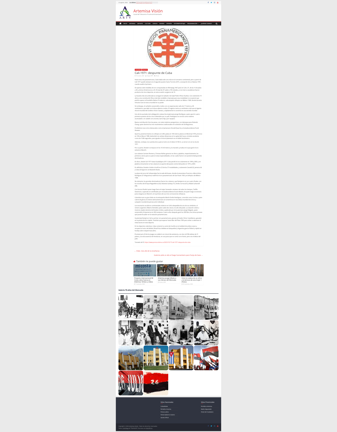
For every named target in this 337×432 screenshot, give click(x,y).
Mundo (161, 23)
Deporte (140, 23)
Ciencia (155, 23)
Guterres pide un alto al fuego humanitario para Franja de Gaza (178, 255)
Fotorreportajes (179, 23)
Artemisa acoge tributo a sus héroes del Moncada (167, 279)
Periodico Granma (166, 409)
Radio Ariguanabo (206, 409)
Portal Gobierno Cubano (168, 415)
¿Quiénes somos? (206, 23)
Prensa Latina (165, 412)
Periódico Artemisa (206, 406)
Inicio (125, 23)
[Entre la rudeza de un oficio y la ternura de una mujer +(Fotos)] (192, 265)
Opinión (169, 23)
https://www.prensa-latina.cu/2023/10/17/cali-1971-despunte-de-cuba (167, 242)
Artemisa (132, 23)
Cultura (148, 23)
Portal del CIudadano (207, 412)
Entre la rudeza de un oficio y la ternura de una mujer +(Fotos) (192, 280)
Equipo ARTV (150, 76)
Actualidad (138, 69)
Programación (192, 23)
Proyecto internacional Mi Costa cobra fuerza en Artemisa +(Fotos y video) (143, 280)
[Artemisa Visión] (120, 23)
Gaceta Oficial (165, 417)
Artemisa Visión (148, 11)
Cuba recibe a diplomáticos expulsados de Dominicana (144, 3)
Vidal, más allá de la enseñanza (146, 251)
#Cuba (157, 76)
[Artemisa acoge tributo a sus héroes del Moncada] (168, 265)
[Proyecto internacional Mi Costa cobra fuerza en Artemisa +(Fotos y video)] (144, 265)
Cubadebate (164, 406)
